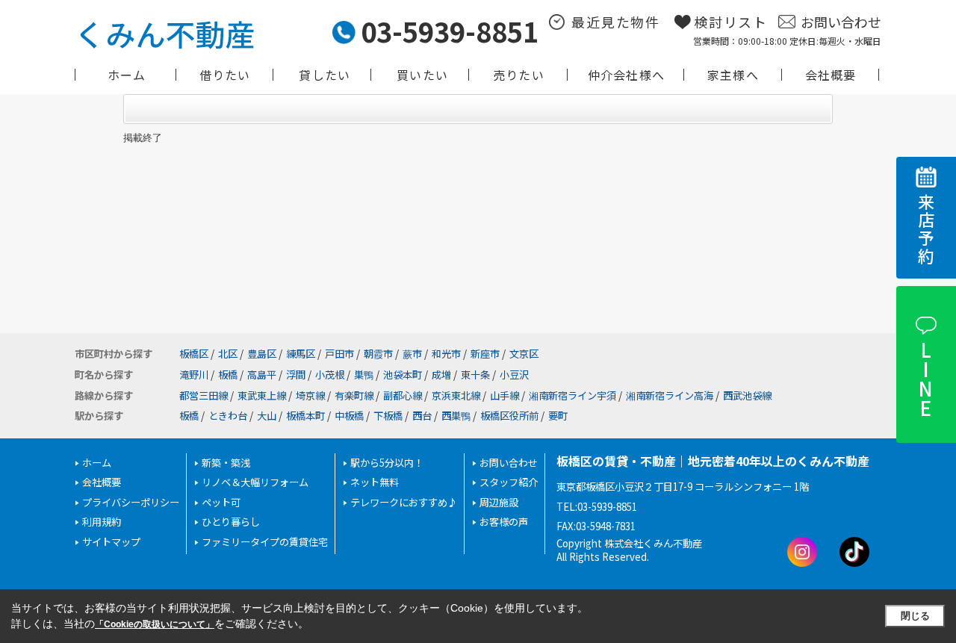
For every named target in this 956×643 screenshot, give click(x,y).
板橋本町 (305, 416)
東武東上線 (262, 395)
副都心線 (402, 395)
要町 (558, 416)
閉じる (915, 615)
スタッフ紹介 (508, 482)
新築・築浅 (226, 463)
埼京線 (310, 395)
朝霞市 (378, 354)
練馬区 (300, 354)
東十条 (475, 374)
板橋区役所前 (509, 416)
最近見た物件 (615, 21)
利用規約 (101, 522)
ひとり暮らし (231, 522)
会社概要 (831, 75)
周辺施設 (498, 502)
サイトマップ (111, 542)
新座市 (485, 354)
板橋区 (193, 354)
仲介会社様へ (626, 75)
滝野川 (193, 374)
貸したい (324, 75)
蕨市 (412, 354)
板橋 (228, 374)
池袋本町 (402, 374)
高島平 (261, 374)
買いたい (422, 75)
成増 (441, 374)
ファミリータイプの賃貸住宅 (265, 542)
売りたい (518, 75)
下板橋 (388, 416)
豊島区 (261, 354)
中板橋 (349, 416)
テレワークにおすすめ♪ (403, 502)
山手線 (504, 395)
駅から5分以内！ (386, 463)
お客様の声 (503, 522)
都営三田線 (203, 395)
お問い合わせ (841, 21)
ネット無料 (374, 482)
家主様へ (733, 75)
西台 (422, 416)
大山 (266, 416)
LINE (925, 378)
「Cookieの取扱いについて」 (154, 624)
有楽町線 (354, 395)
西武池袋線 (747, 395)
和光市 (446, 354)
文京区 (523, 354)
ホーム (127, 75)
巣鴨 (363, 374)
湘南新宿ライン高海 (669, 395)
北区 (228, 354)
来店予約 (926, 229)
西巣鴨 (456, 416)
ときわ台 (227, 416)
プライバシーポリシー (130, 502)
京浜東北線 (456, 395)
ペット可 (221, 502)
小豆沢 (514, 374)
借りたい (225, 75)
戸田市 (339, 354)
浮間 (295, 374)
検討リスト (731, 21)
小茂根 (329, 374)
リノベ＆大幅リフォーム (255, 482)
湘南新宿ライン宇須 (572, 395)
